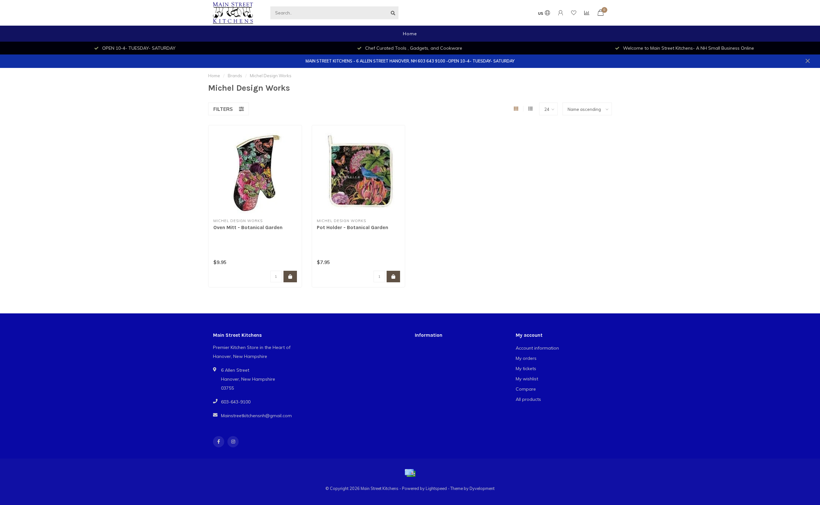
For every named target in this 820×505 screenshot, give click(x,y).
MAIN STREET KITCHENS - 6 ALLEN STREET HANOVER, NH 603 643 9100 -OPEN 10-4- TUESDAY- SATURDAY (410, 60)
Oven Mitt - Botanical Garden (248, 227)
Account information (537, 348)
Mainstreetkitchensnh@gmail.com (256, 415)
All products (528, 399)
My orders (526, 358)
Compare (526, 389)
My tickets (526, 368)
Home (410, 34)
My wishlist (527, 379)
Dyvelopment (482, 488)
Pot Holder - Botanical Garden (352, 227)
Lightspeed (436, 488)
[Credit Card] (410, 473)
